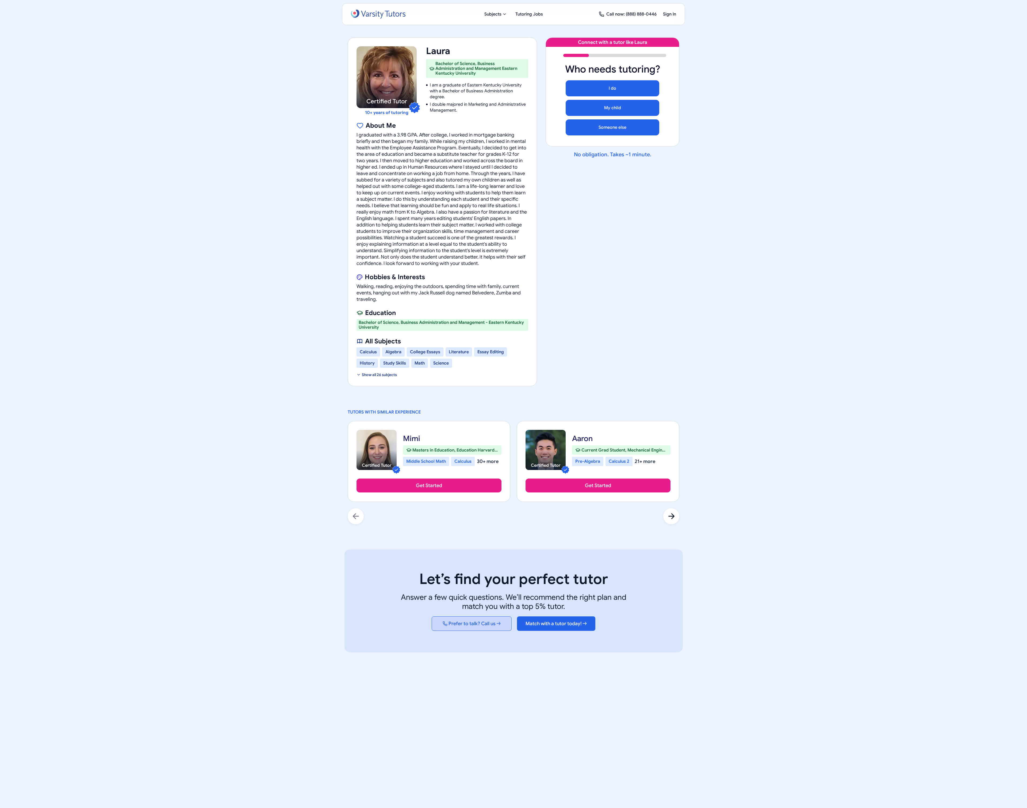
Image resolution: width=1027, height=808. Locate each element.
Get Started (429, 485)
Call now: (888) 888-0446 (631, 14)
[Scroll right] (671, 516)
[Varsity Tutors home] (378, 14)
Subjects (492, 14)
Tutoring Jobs (529, 14)
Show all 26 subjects (379, 374)
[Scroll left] (356, 516)
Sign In (669, 14)
